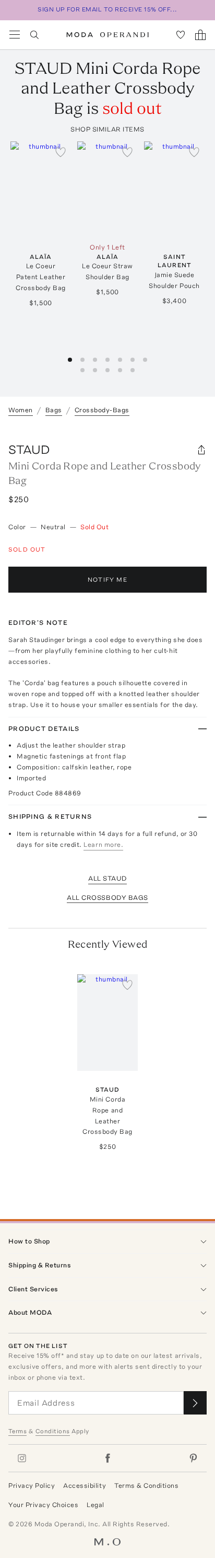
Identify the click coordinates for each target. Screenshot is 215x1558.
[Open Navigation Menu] (14, 35)
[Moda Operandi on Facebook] (107, 1458)
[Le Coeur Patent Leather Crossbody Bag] (40, 189)
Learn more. (103, 844)
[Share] (201, 450)
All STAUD (107, 878)
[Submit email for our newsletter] (195, 1403)
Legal (95, 1505)
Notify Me (107, 579)
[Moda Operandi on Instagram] (22, 1458)
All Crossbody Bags (107, 897)
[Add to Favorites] (60, 152)
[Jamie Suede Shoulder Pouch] (174, 189)
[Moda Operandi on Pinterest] (193, 1458)
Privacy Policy (31, 1485)
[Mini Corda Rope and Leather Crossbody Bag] (107, 1022)
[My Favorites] (180, 35)
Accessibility (84, 1485)
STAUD (29, 449)
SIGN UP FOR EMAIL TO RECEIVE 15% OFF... (107, 9)
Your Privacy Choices (43, 1505)
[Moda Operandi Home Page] (107, 34)
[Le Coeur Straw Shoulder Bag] (107, 189)
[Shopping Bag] (200, 35)
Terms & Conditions (146, 1485)
